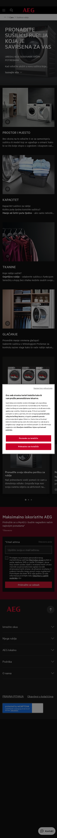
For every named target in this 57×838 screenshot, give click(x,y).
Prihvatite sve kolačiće (28, 447)
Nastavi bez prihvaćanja (43, 388)
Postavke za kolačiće (28, 438)
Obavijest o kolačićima (24, 427)
